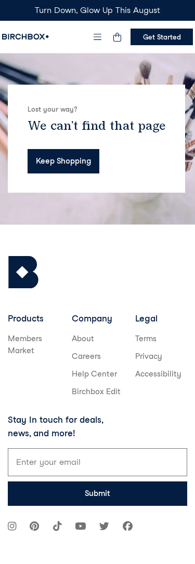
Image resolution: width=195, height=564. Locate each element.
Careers (86, 356)
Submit (97, 493)
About (83, 338)
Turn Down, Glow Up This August (97, 10)
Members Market (25, 344)
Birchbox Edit (96, 391)
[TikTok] (57, 527)
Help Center (94, 374)
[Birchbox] (23, 272)
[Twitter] (104, 527)
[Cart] (117, 37)
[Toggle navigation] (98, 37)
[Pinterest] (34, 527)
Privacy (148, 356)
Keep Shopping (63, 161)
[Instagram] (12, 527)
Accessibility (158, 374)
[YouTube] (80, 527)
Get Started (162, 37)
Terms (146, 338)
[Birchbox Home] (25, 36)
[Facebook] (128, 527)
